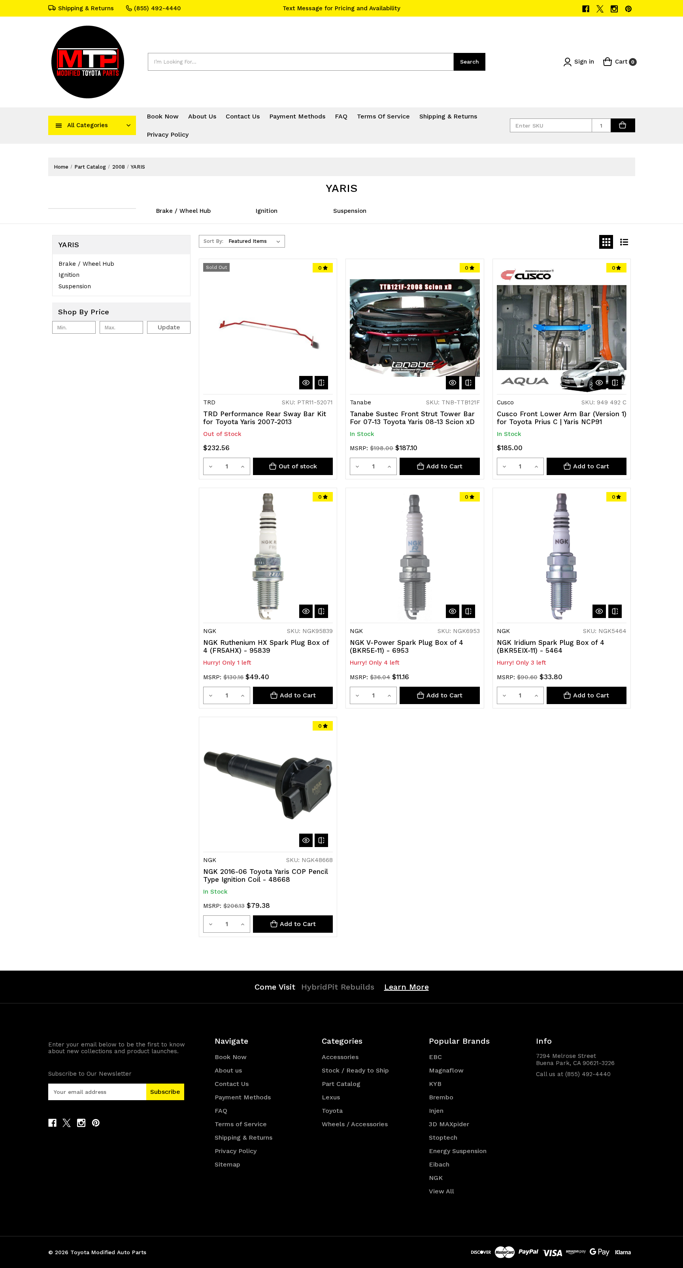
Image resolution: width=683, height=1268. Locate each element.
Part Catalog (341, 1084)
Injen (436, 1110)
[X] (600, 9)
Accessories (340, 1057)
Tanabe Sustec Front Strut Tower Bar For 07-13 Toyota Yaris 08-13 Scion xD (412, 418)
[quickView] (306, 382)
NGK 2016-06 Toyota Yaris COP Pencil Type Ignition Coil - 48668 (265, 875)
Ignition (266, 210)
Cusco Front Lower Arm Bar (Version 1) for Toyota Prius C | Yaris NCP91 (561, 418)
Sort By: (213, 241)
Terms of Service (383, 116)
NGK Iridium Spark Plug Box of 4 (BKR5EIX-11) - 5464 (550, 646)
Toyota (332, 1110)
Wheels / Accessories (355, 1124)
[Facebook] (586, 9)
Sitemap (227, 1164)
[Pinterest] (629, 9)
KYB (435, 1084)
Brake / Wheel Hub (183, 210)
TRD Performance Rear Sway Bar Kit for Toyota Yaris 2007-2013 (264, 418)
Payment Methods (297, 116)
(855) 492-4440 (157, 8)
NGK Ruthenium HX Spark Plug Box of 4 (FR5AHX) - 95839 (266, 646)
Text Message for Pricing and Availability (341, 8)
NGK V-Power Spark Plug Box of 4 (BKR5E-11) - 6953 (406, 646)
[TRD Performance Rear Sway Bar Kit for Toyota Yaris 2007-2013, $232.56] (268, 328)
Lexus (331, 1097)
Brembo (441, 1097)
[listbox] (256, 241)
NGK (436, 1178)
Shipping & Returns (86, 8)
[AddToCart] (623, 125)
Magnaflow (446, 1070)
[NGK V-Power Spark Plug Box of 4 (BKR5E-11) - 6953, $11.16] (414, 557)
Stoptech (443, 1137)
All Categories (87, 125)
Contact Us (243, 116)
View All (441, 1191)
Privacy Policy (168, 134)
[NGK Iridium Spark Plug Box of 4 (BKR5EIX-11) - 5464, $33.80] (561, 557)
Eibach (439, 1164)
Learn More (406, 987)
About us (202, 116)
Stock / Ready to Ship (355, 1070)
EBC (435, 1057)
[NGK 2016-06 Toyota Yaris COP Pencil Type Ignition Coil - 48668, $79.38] (268, 786)
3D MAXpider (449, 1124)
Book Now (163, 116)
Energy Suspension (458, 1151)
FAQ (341, 116)
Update (169, 327)
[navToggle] (59, 125)
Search (469, 61)
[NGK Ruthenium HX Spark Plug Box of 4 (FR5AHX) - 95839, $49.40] (268, 557)
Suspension (349, 210)
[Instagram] (615, 9)
